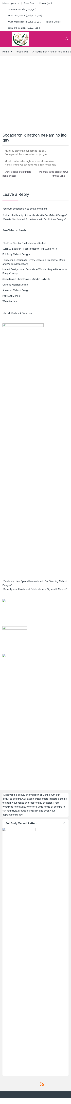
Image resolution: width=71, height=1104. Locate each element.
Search (67, 39)
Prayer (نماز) (45, 3)
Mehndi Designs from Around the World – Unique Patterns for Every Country (35, 271)
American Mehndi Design (15, 290)
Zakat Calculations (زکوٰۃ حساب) (24, 27)
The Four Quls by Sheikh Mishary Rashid (24, 243)
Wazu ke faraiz (10, 301)
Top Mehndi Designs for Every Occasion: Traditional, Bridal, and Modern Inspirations (34, 262)
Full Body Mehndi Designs (16, 254)
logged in (21, 208)
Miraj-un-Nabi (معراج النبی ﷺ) (22, 9)
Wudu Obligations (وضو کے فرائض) (24, 21)
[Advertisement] (35, 95)
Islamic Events (53, 21)
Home (5, 51)
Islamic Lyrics (9, 3)
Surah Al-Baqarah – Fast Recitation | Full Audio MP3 (29, 248)
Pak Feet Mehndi (11, 295)
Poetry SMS (22, 51)
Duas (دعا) (29, 3)
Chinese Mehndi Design (15, 284)
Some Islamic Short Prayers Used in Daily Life (26, 279)
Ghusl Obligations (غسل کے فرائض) (25, 15)
